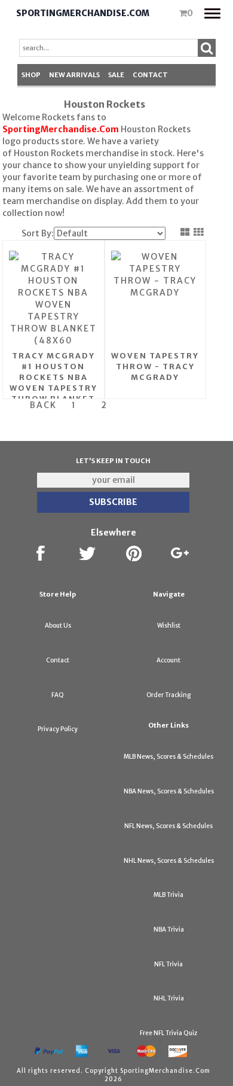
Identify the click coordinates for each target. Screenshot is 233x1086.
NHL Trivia (169, 998)
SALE (116, 75)
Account (168, 660)
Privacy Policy (58, 729)
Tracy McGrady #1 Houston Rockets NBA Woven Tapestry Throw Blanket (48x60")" (53, 382)
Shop (31, 75)
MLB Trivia (168, 895)
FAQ (57, 695)
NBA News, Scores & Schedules (169, 791)
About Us (58, 625)
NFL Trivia (168, 964)
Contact (150, 75)
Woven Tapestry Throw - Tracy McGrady (155, 366)
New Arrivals (74, 75)
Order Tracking (168, 695)
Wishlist (168, 625)
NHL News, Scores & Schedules (169, 861)
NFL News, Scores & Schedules (168, 826)
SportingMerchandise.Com (82, 13)
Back (43, 405)
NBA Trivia (169, 929)
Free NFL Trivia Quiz (168, 1033)
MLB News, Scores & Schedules (168, 756)
